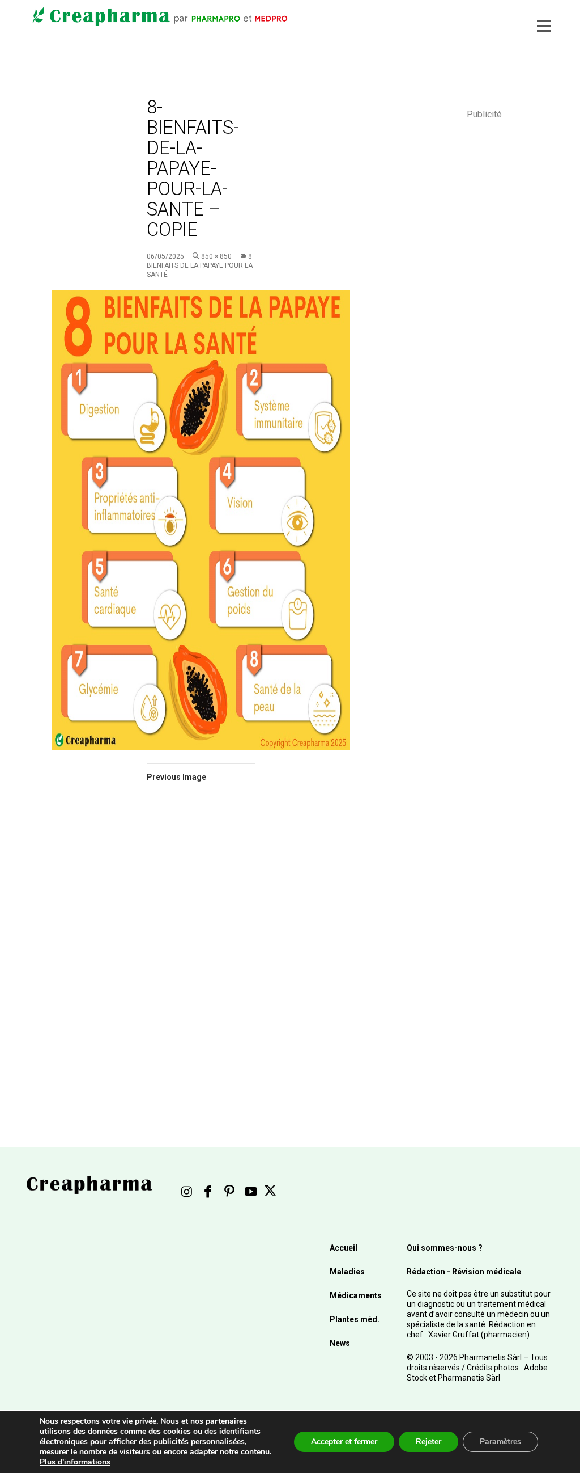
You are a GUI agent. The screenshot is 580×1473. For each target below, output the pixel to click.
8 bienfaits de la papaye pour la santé (200, 265)
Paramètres (500, 1441)
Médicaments (356, 1295)
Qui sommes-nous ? (445, 1247)
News (340, 1343)
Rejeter (428, 1441)
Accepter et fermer (344, 1441)
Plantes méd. (354, 1319)
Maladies (347, 1271)
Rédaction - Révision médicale (464, 1271)
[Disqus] (201, 960)
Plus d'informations (75, 1462)
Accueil (343, 1247)
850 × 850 (216, 256)
